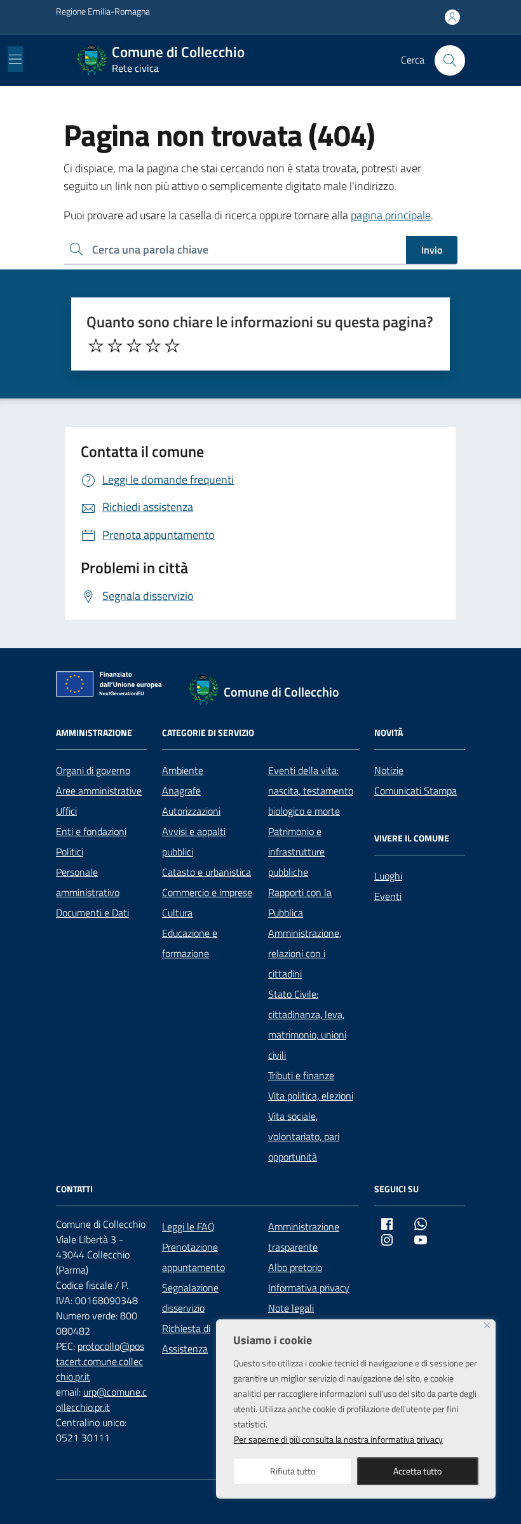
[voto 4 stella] (153, 345)
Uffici (66, 811)
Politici (69, 851)
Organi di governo (93, 770)
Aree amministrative (99, 790)
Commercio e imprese (207, 892)
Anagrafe (181, 790)
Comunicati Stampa (415, 790)
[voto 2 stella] (115, 345)
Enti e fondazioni (91, 831)
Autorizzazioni (191, 811)
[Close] (487, 1325)
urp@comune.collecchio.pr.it (101, 1399)
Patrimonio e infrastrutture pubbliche (296, 852)
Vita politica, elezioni (310, 1095)
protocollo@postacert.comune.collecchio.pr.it (100, 1361)
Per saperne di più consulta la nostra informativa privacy (338, 1439)
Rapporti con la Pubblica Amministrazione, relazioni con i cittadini (304, 933)
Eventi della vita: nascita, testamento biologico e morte (310, 791)
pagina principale (391, 215)
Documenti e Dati (92, 912)
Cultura (177, 912)
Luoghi (388, 875)
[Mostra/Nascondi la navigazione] (15, 59)
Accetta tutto (417, 1471)
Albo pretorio (295, 1267)
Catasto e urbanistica (206, 872)
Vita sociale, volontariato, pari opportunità (303, 1136)
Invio (431, 249)
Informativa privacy (308, 1287)
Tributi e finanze (301, 1075)
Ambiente (182, 770)
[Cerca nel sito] (450, 60)
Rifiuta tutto (292, 1471)
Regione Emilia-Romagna (103, 11)
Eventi (388, 896)
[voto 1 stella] (95, 345)
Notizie (388, 770)
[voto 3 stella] (134, 345)
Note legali (291, 1308)
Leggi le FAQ (188, 1226)
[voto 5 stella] (172, 345)
